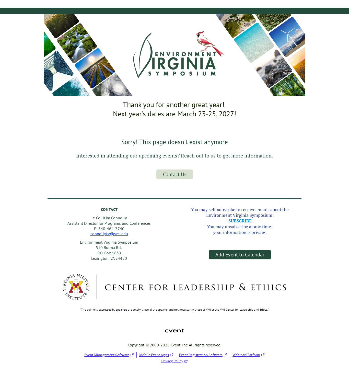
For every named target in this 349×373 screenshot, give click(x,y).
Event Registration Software (201, 354)
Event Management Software (106, 354)
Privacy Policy (172, 360)
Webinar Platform (246, 354)
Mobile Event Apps (154, 354)
